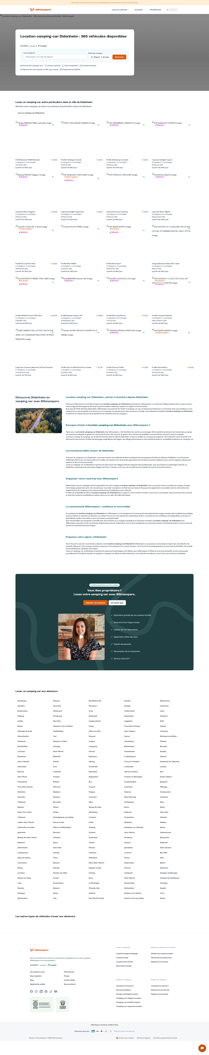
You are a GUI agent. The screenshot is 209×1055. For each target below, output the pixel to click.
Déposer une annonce (95, 602)
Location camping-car (39, 36)
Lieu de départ (29, 53)
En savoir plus (117, 602)
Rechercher (119, 57)
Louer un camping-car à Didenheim (31, 113)
